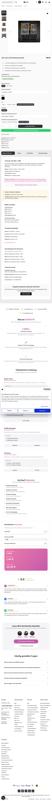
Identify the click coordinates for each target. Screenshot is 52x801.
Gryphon (15, 470)
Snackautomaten (5, 747)
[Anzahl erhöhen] (16, 126)
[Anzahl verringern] (3, 126)
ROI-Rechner (43, 728)
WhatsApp (3, 719)
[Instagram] (26, 791)
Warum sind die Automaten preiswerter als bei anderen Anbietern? (26, 667)
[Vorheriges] (10, 31)
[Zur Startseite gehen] (26, 2)
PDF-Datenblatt (6, 134)
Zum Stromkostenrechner (10, 242)
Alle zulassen (42, 410)
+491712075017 (6, 706)
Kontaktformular (5, 714)
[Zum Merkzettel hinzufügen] (47, 13)
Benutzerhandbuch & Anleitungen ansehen (26, 184)
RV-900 (37, 470)
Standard (4, 110)
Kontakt (3, 699)
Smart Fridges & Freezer (5, 775)
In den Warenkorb (30, 126)
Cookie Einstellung (18, 711)
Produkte (4, 739)
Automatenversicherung (33, 711)
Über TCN (16, 720)
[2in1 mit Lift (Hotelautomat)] (29, 31)
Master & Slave (5, 762)
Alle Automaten (5, 743)
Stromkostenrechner (32, 722)
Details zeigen (44, 406)
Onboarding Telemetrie (43, 716)
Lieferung (16, 716)
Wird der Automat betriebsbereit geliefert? (26, 678)
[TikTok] (33, 791)
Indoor (3, 104)
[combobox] (7, 2)
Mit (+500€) (9, 86)
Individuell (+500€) (23, 122)
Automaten (7, 531)
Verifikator (37, 445)
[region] (26, 31)
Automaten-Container (4, 771)
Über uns (16, 718)
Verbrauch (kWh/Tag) (9, 543)
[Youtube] (22, 791)
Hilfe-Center (44, 699)
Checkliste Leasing (45, 719)
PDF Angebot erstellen (8, 139)
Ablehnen (9, 410)
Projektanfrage (31, 735)
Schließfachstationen (6, 768)
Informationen (18, 699)
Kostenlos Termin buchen (27, 641)
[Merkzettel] (42, 2)
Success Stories (18, 730)
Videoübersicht (44, 721)
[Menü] (36, 2)
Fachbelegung (43, 730)
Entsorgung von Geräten (31, 718)
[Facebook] (19, 791)
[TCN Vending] (48, 57)
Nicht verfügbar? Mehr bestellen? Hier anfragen (26, 130)
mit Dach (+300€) (11, 104)
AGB (15, 703)
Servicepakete (30, 724)
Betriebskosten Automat (31, 714)
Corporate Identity (18, 714)
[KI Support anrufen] (3, 798)
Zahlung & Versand (31, 709)
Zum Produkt (26, 420)
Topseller (3, 745)
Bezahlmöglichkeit (5, 89)
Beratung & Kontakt (32, 705)
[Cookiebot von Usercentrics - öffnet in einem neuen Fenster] (44, 389)
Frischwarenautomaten (7, 760)
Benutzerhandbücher (45, 705)
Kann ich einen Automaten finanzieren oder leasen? (26, 673)
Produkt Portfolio (5, 778)
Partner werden (31, 732)
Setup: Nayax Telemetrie (43, 712)
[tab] (8, 153)
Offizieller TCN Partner (18, 723)
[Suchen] (16, 2)
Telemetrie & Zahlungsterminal (9, 113)
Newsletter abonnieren (4, 722)
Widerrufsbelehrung (19, 709)
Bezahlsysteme (31, 730)
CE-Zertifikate (17, 728)
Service (29, 699)
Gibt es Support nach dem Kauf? (26, 683)
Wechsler (15, 445)
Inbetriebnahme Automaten (44, 708)
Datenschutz (17, 705)
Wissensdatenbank (45, 703)
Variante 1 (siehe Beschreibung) (9, 122)
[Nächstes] (48, 31)
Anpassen (25, 410)
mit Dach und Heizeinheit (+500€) (25, 104)
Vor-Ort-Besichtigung (32, 707)
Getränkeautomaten (6, 749)
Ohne (3, 86)
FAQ (28, 703)
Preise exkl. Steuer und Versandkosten (10, 76)
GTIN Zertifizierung (19, 726)
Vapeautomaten (5, 755)
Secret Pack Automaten (4, 752)
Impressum (17, 707)
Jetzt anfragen (26, 293)
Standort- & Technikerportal (44, 724)
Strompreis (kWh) (8, 537)
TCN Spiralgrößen (31, 728)
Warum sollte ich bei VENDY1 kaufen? (26, 662)
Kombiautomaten (5, 757)
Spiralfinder (30, 726)
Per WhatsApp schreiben (27, 646)
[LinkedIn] (29, 791)
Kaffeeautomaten (5, 764)
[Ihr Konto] (46, 2)
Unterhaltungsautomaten (7, 766)
